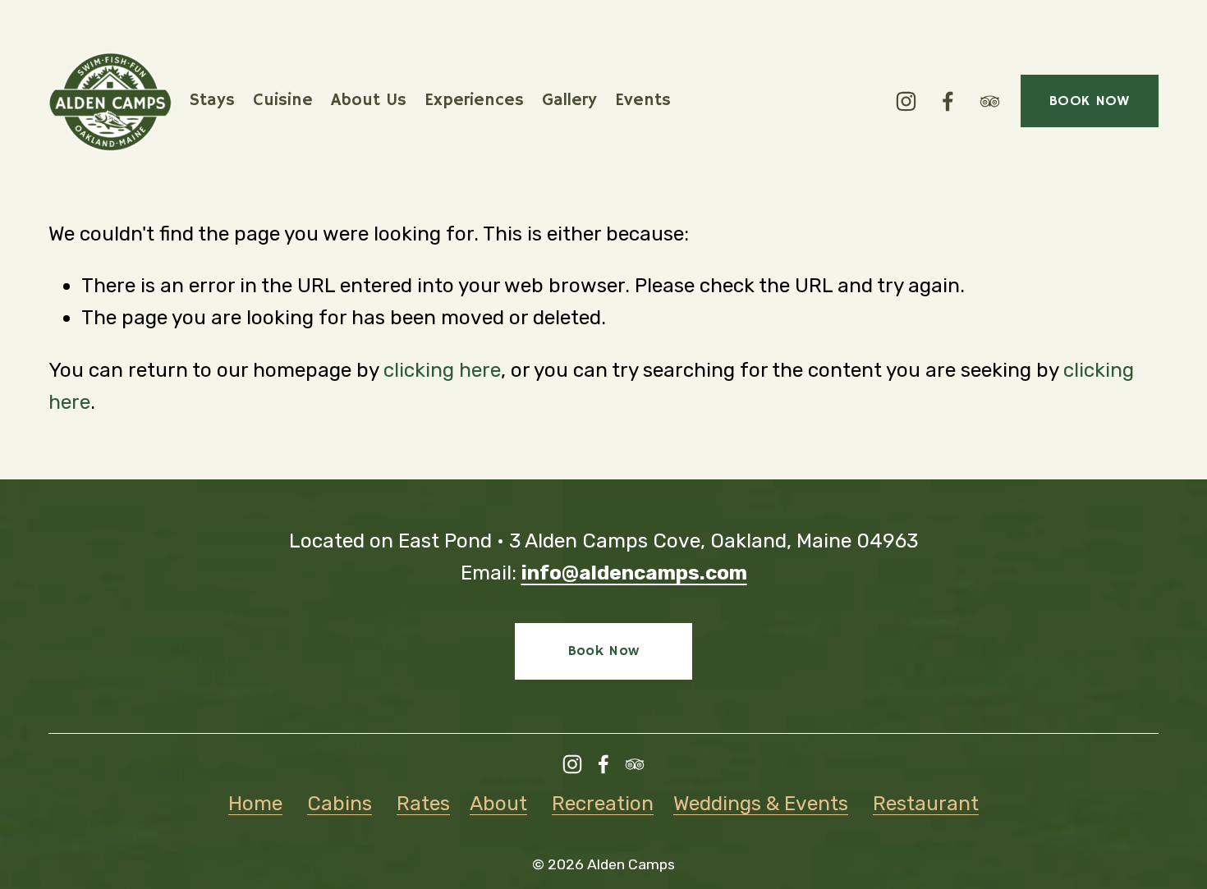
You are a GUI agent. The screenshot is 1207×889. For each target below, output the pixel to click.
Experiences (474, 100)
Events (643, 100)
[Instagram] (906, 101)
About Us (368, 100)
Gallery (569, 100)
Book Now (604, 651)
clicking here (442, 370)
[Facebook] (948, 101)
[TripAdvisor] (990, 101)
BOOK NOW (1089, 101)
